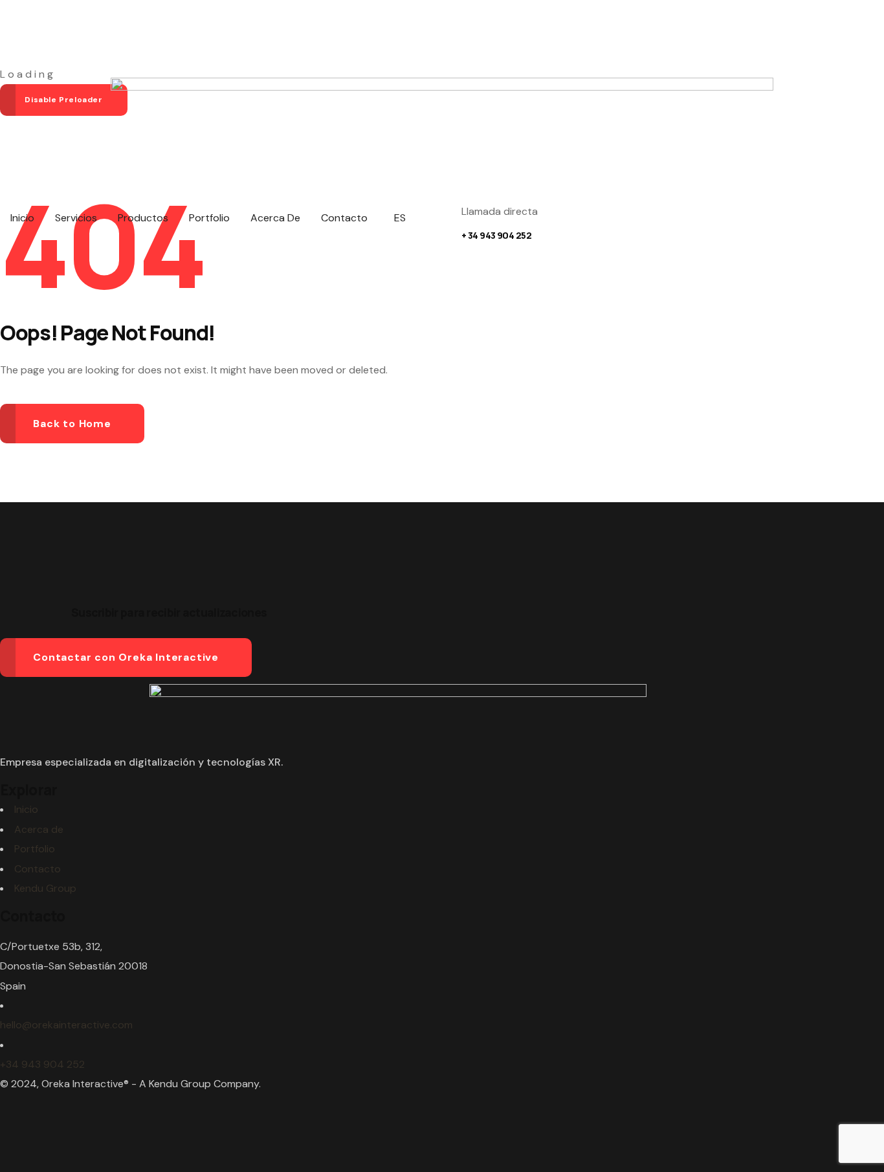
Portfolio (34, 849)
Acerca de (38, 829)
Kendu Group (45, 888)
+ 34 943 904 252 (496, 235)
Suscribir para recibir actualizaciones (169, 612)
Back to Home (72, 423)
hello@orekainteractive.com (66, 1025)
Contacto (37, 869)
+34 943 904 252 (42, 1064)
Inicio (26, 809)
